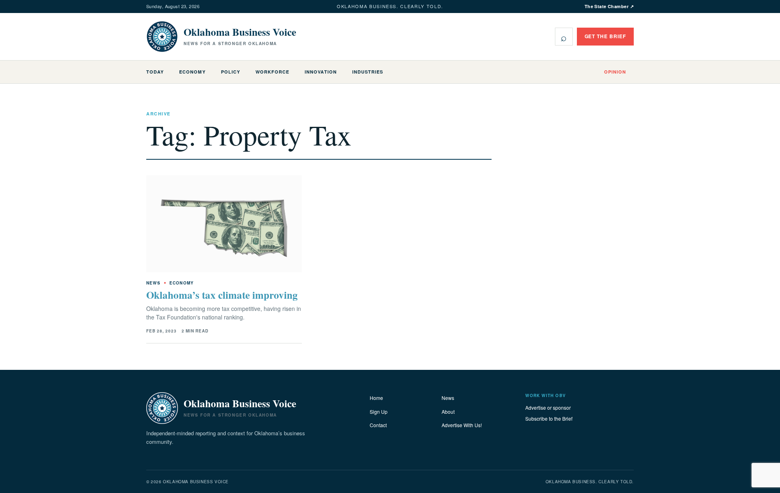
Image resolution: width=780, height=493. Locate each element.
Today (155, 72)
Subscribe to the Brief (548, 418)
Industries (367, 72)
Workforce (272, 72)
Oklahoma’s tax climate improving (222, 294)
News (448, 397)
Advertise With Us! (462, 424)
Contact (378, 424)
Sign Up (379, 411)
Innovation (320, 72)
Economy (192, 72)
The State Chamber (609, 6)
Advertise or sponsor (548, 407)
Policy (230, 72)
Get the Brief (605, 36)
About (448, 411)
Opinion (615, 72)
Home (376, 397)
